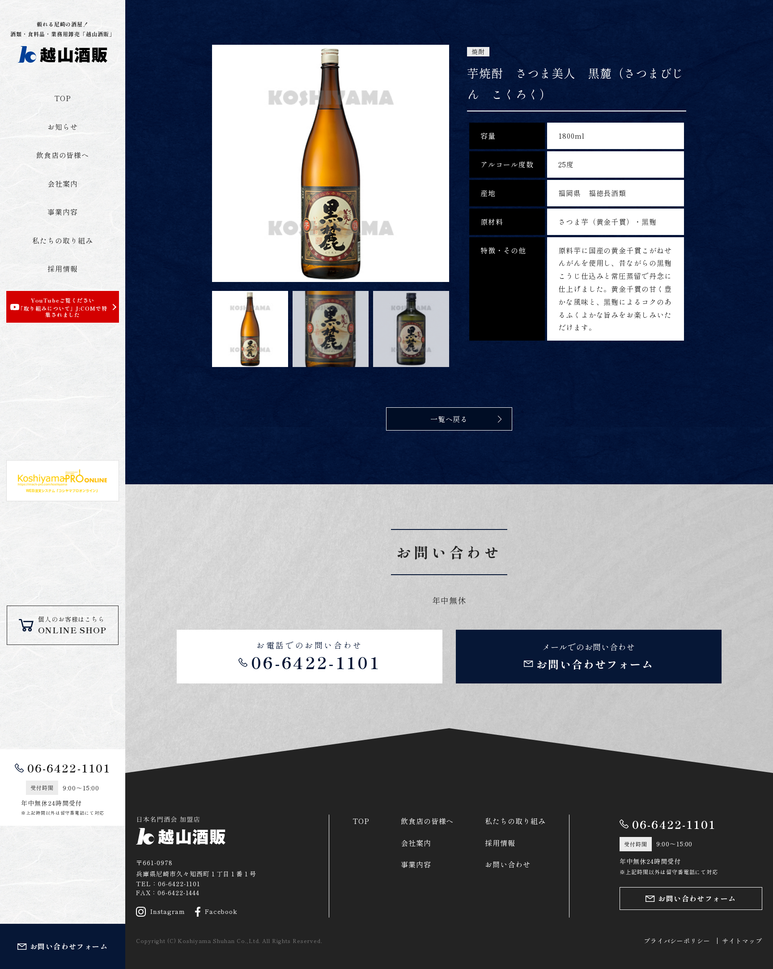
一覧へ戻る (449, 419)
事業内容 (62, 211)
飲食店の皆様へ (62, 154)
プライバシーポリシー (677, 941)
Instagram (167, 911)
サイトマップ (742, 941)
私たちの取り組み (62, 240)
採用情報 (62, 268)
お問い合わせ (508, 864)
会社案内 (62, 183)
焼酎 (478, 51)
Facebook (221, 911)
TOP (62, 98)
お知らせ (62, 126)
